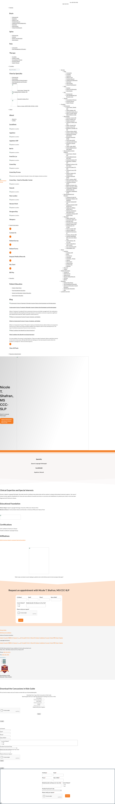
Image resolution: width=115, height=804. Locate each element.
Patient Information (14, 225)
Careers (14, 120)
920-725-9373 (7, 652)
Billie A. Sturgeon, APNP (71, 186)
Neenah (68, 260)
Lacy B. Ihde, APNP (70, 140)
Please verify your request (48, 792)
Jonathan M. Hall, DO (71, 197)
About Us (14, 119)
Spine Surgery (15, 40)
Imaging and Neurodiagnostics (19, 23)
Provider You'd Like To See (6, 746)
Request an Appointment (15, 354)
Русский (24, 637)
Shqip (57, 637)
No (19, 606)
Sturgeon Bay (69, 264)
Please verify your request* (23, 609)
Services (11, 7)
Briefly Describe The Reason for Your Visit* (36, 603)
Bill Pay (65, 279)
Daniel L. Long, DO (70, 120)
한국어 (28, 637)
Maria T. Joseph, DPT (71, 228)
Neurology (14, 24)
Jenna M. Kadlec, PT (70, 230)
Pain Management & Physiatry (19, 49)
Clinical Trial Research (17, 27)
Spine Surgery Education (17, 295)
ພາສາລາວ (42, 637)
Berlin (67, 254)
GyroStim (14, 56)
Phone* (41, 597)
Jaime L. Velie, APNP (71, 146)
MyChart (66, 278)
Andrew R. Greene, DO (71, 159)
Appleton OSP (69, 252)
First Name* (39, 698)
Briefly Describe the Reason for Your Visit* (9, 749)
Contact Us (66, 272)
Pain (65, 92)
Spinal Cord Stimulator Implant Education (21, 293)
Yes (19, 604)
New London (69, 261)
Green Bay (68, 257)
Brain (65, 71)
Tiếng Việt (32, 637)
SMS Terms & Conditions (5, 632)
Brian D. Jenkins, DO (71, 119)
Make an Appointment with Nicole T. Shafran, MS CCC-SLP (6, 421)
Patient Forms (67, 275)
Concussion (14, 47)
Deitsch (37, 637)
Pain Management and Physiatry (19, 82)
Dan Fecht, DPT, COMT (71, 222)
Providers (11, 66)
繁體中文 (10, 637)
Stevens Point (69, 263)
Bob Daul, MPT (69, 221)
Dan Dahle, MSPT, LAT (71, 219)
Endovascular (15, 17)
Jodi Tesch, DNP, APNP (71, 141)
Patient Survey (67, 273)
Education (11, 278)
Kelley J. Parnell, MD (71, 125)
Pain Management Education (18, 290)
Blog (65, 290)
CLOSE (2, 721)
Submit (20, 620)
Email (55, 772)
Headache (14, 18)
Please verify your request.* (39, 707)
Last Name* (39, 701)
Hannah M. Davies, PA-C (23, 99)
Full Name (44, 772)
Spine (65, 86)
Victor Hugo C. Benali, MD (23, 90)
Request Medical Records (69, 276)
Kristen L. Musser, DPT (71, 234)
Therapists (14, 83)
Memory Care (15, 20)
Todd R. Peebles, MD (22, 92)
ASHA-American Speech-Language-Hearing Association (12, 540)
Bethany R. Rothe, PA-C (71, 185)
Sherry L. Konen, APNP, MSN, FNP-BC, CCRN (27, 106)
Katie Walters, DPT (70, 248)
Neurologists (15, 79)
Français (47, 637)
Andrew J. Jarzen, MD (71, 117)
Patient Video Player (16, 288)
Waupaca (68, 266)
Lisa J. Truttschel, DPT (71, 246)
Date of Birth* (54, 597)
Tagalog (61, 637)
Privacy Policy (3, 630)
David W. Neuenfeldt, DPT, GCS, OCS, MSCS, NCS (71, 238)
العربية (19, 637)
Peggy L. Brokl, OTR (70, 218)
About (10, 109)
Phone (43, 777)
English (1, 637)
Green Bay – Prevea (70, 258)
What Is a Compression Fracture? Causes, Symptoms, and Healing (24, 321)
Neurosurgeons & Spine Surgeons (19, 80)
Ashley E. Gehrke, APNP (71, 132)
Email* (29, 597)
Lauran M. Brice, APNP (71, 131)
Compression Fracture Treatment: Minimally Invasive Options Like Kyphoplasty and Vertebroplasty (32, 307)
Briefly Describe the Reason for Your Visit (51, 782)
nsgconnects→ (3, 657)
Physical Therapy (16, 61)
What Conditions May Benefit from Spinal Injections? (21, 334)
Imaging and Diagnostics (71, 80)
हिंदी (54, 637)
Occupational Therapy (17, 59)
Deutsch (15, 637)
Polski (51, 637)
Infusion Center (15, 58)
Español (6, 637)
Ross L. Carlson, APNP (71, 179)
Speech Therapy (15, 62)
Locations (66, 251)
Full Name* (19, 597)
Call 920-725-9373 (65, 291)
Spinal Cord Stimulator (17, 38)
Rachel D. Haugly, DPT (71, 224)
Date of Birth (57, 777)
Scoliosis (14, 37)
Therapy (65, 98)
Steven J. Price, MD (70, 126)
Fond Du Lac (69, 255)
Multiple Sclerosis (16, 21)
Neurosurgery (15, 26)
